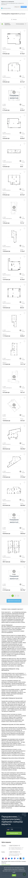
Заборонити (17, 6)
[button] (23, 14)
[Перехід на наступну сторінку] (18, 596)
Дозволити (23, 6)
